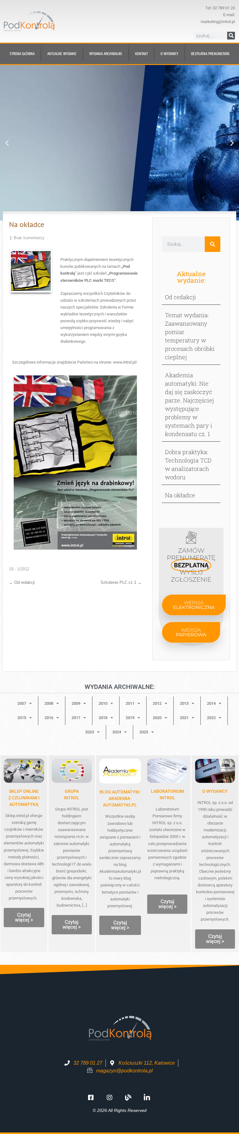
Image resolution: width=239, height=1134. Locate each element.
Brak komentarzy (29, 237)
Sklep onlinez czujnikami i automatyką (24, 798)
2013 (184, 703)
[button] (7, 143)
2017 (76, 717)
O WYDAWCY (215, 791)
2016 (49, 717)
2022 (211, 717)
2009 (76, 703)
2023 (89, 732)
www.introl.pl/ (125, 362)
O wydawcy (169, 53)
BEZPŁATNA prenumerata (210, 53)
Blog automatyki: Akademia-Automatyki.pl (120, 798)
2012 (157, 703)
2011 (130, 703)
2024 (116, 732)
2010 (103, 703)
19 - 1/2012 (19, 569)
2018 (103, 717)
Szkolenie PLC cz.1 (121, 582)
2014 (211, 703)
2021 (184, 717)
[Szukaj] (231, 36)
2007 (21, 703)
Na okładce (180, 495)
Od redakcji (22, 582)
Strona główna (22, 53)
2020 (157, 717)
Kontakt (141, 53)
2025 (143, 732)
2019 (130, 717)
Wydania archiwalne (105, 53)
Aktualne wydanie (62, 53)
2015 (21, 717)
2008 (49, 703)
